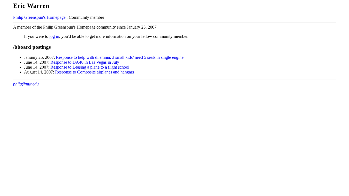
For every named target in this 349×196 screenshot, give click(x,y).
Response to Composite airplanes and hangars (94, 72)
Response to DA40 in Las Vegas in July (84, 62)
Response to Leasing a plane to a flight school (89, 67)
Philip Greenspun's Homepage (39, 17)
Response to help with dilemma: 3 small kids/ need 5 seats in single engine (119, 57)
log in (54, 36)
